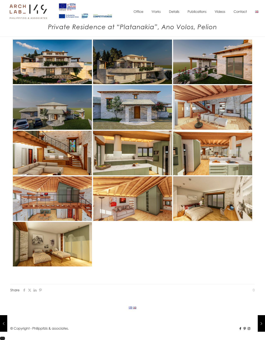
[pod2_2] (212, 153)
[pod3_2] (132, 153)
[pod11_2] (212, 198)
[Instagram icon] (249, 328)
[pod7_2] (132, 198)
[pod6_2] (52, 198)
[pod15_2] (212, 62)
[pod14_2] (52, 62)
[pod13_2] (132, 62)
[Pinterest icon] (244, 328)
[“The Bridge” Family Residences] (261, 323)
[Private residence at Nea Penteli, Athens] (3, 323)
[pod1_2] (212, 107)
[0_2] (132, 107)
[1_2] (52, 107)
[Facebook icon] (240, 328)
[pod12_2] (52, 244)
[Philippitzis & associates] (28, 11)
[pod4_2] (52, 153)
